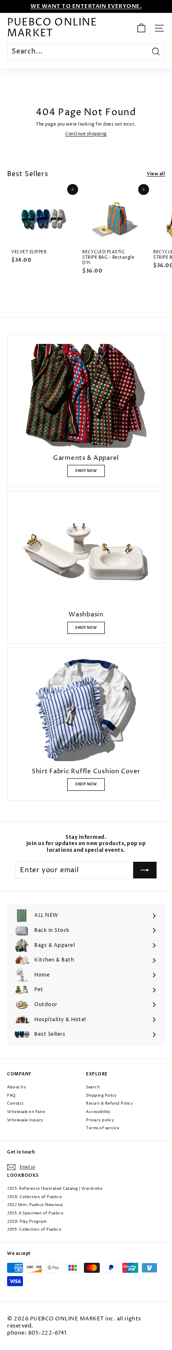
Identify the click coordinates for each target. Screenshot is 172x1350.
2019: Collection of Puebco (34, 1229)
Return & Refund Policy (109, 1103)
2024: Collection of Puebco (34, 1197)
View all (156, 174)
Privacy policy (100, 1120)
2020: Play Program (26, 1221)
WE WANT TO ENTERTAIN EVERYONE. (86, 6)
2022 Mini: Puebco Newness (35, 1205)
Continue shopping (86, 134)
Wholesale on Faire (26, 1112)
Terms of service (102, 1128)
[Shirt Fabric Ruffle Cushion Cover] (86, 709)
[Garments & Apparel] (86, 396)
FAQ (11, 1095)
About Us (16, 1087)
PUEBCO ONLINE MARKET (52, 28)
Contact (15, 1103)
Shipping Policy (101, 1095)
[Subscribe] (145, 870)
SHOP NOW (86, 471)
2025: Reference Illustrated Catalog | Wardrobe (54, 1188)
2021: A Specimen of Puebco (35, 1213)
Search (93, 1087)
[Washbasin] (86, 552)
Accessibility (98, 1112)
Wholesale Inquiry (25, 1120)
